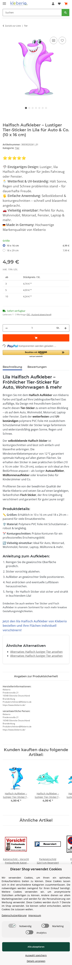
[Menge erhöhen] (65, 328)
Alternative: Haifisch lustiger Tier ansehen (36, 652)
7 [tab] (46, 108)
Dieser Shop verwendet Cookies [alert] (36, 869)
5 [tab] (39, 108)
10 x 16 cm (38, 245)
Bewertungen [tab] (37, 367)
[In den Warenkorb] (36, 337)
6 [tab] (43, 108)
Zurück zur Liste (13, 25)
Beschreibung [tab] (12, 367)
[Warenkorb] (66, 3)
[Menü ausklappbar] (4, 2)
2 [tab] (29, 108)
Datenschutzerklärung (14, 915)
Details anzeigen (36, 961)
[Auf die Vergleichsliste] (53, 40)
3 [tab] (33, 108)
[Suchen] (65, 12)
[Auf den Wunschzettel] (62, 40)
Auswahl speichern (36, 955)
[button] (53, 3)
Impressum (34, 915)
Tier (17, 148)
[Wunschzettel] (59, 3)
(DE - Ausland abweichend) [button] (38, 314)
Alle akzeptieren (36, 946)
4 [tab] (36, 108)
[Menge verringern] (6, 328)
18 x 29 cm (38, 250)
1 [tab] (26, 108)
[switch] (12, 926)
